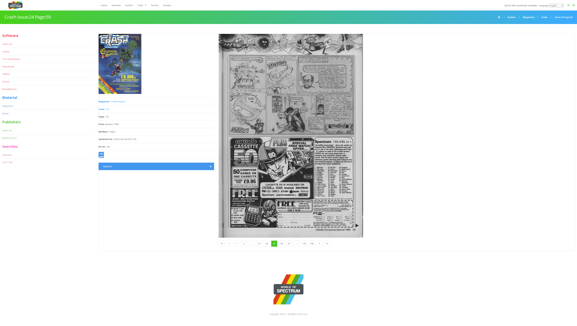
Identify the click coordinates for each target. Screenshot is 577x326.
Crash (544, 17)
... (251, 243)
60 (282, 243)
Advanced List (9, 137)
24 (104, 109)
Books (5, 113)
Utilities (6, 73)
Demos (6, 81)
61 (289, 243)
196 (312, 243)
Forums (155, 5)
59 (274, 243)
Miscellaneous (9, 88)
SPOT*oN (7, 162)
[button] (573, 5)
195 (304, 243)
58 (267, 243)
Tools (140, 5)
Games (6, 51)
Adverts (107, 166)
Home (104, 5)
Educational (8, 66)
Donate (167, 5)
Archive (129, 5)
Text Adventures (11, 58)
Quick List (7, 43)
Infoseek (116, 5)
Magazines (529, 17)
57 (259, 243)
